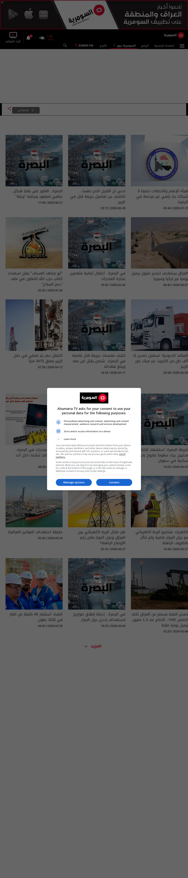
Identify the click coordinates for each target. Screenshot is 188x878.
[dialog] (94, 439)
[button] (94, 439)
